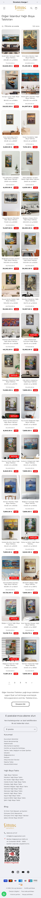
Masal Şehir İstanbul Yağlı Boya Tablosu (30, 97)
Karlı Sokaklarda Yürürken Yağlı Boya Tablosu (30, 340)
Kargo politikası (27, 894)
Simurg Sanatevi (16, 888)
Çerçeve (7, 753)
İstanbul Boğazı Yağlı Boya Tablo (16, 786)
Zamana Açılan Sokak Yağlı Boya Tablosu (30, 259)
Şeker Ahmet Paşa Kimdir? (13, 818)
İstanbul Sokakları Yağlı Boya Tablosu (30, 300)
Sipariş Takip (8, 762)
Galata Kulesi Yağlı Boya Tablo (15, 782)
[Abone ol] (34, 729)
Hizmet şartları (15, 894)
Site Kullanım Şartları (11, 746)
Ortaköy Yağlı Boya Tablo (13, 784)
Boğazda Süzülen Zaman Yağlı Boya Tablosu (11, 259)
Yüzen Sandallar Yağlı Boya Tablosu (30, 137)
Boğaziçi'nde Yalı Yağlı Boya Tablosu (11, 664)
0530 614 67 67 (12, 833)
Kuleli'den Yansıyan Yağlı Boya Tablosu (11, 56)
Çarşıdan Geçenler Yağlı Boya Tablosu (10, 381)
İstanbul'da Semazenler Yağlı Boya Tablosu (10, 340)
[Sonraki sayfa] (31, 682)
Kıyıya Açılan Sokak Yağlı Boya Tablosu (11, 300)
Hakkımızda (8, 743)
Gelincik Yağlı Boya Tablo (13, 789)
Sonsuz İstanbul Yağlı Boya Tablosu (10, 502)
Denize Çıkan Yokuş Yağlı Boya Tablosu (11, 462)
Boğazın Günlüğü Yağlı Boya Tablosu (30, 502)
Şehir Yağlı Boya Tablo (12, 800)
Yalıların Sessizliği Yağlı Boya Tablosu (30, 664)
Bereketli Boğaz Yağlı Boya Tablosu (30, 583)
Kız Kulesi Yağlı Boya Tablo (13, 779)
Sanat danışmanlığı (11, 741)
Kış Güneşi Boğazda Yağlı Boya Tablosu (30, 421)
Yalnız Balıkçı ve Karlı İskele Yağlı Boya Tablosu (30, 178)
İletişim (6, 757)
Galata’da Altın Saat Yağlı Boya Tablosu (11, 543)
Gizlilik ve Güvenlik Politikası (14, 748)
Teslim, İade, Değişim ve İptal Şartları (17, 750)
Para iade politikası (27, 891)
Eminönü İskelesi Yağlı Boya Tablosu (30, 56)
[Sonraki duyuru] (37, 2)
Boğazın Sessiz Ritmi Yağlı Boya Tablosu (30, 218)
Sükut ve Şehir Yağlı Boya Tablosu (30, 543)
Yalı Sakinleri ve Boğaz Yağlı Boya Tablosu (11, 178)
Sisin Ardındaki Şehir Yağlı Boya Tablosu (10, 137)
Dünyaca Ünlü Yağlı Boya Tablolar (16, 815)
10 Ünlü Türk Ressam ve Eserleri (15, 811)
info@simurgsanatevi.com (16, 836)
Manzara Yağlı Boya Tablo (13, 791)
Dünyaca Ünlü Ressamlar (13, 813)
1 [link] (9, 683)
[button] (4, 8)
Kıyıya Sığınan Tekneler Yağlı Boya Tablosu (10, 218)
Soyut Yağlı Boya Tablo (12, 795)
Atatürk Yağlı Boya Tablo (13, 793)
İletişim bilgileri (14, 891)
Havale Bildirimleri (11, 764)
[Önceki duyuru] (4, 2)
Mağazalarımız (9, 755)
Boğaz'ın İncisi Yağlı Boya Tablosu (11, 624)
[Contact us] (4, 894)
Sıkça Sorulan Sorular (11, 759)
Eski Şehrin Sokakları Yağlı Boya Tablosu (30, 381)
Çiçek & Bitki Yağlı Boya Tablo (15, 798)
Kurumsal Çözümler (11, 739)
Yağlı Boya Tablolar (11, 775)
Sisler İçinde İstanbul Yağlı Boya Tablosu (10, 421)
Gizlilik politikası (29, 888)
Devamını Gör (20, 704)
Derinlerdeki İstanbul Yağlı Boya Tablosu (10, 583)
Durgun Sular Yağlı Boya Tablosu (11, 97)
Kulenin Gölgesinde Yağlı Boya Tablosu (30, 462)
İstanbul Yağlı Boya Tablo (13, 777)
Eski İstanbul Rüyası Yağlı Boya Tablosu (30, 624)
